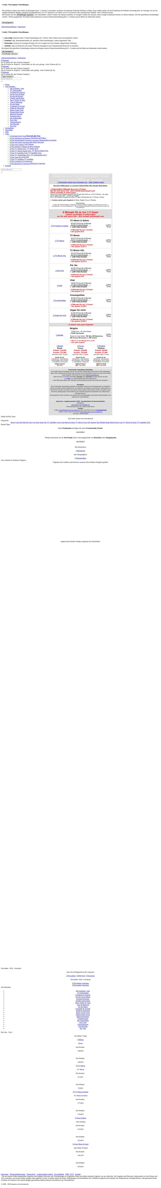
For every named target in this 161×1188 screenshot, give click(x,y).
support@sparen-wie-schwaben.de (69, 410)
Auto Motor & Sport (68, 422)
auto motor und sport (36, 142)
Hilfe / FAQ (69, 1174)
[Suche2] (2, 172)
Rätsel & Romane (16, 114)
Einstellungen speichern (9, 54)
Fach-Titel (13, 120)
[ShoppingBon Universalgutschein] (80, 458)
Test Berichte (14, 124)
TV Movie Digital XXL (39, 151)
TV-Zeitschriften (16, 90)
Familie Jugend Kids (17, 98)
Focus (85, 422)
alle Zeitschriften (16, 118)
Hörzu (13, 422)
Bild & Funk (114, 422)
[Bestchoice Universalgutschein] (80, 451)
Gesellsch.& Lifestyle (17, 92)
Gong (58, 422)
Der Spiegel (92, 422)
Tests (7, 134)
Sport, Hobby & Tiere (17, 100)
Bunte (107, 422)
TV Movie (79, 422)
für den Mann (14, 104)
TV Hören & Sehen (130, 422)
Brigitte (102, 422)
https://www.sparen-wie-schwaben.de (91, 412)
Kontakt (8, 166)
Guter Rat (25, 157)
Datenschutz (31, 1174)
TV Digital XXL (32, 149)
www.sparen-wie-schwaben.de (80, 405)
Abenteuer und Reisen (38, 138)
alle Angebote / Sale (17, 88)
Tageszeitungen (15, 122)
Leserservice (27, 161)
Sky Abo (13, 126)
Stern (37, 422)
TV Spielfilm (28, 159)
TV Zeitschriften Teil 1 (39, 155)
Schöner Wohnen (33, 146)
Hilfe (7, 132)
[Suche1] (2, 81)
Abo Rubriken (10, 86)
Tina (97, 422)
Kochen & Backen (16, 96)
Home (7, 84)
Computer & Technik (17, 106)
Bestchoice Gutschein (37, 163)
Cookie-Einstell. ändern (45, 1174)
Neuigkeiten (9, 128)
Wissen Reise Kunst (17, 112)
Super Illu (43, 422)
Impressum (4, 1174)
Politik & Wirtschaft (17, 108)
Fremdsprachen (15, 116)
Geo (33, 422)
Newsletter (9, 130)
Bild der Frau (27, 422)
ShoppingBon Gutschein (47, 140)
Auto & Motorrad (16, 102)
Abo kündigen (59, 1174)
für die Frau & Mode (17, 94)
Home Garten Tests (16, 110)
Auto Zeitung (29, 144)
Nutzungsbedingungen (17, 1174)
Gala (121, 422)
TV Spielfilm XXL (35, 153)
